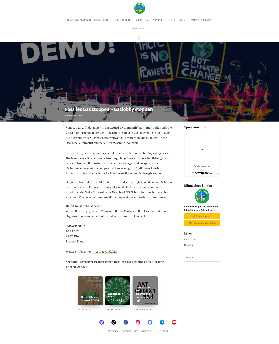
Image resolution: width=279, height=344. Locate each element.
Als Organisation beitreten (202, 223)
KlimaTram (142, 20)
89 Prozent (159, 20)
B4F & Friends (177, 20)
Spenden (189, 245)
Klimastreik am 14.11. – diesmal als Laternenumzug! (144, 293)
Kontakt (163, 331)
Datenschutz (130, 331)
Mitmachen (101, 20)
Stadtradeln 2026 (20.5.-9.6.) (115, 297)
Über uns (137, 28)
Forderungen (121, 20)
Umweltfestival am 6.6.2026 (90, 298)
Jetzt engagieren (202, 216)
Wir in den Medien (201, 20)
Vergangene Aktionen (78, 20)
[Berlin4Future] (139, 17)
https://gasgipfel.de (104, 252)
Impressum (147, 331)
